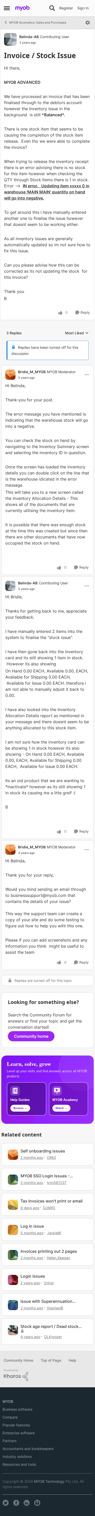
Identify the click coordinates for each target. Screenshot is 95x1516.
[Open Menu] (87, 22)
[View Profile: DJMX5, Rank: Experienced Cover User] (13, 1205)
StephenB (55, 1308)
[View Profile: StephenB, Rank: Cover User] (13, 1305)
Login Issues (33, 1276)
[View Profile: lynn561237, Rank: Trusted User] (13, 1180)
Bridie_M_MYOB (32, 372)
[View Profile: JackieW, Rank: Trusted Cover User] (13, 1230)
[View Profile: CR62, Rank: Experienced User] (13, 1155)
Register (66, 8)
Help (72, 1360)
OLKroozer (53, 1336)
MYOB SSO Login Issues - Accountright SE (45, 1176)
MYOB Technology (49, 1481)
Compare (10, 1417)
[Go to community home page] (22, 8)
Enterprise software (19, 1433)
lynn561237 (56, 1182)
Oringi (49, 1283)
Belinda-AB (29, 37)
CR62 (51, 1157)
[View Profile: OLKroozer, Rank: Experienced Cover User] (13, 1330)
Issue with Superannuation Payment (46, 1301)
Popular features (16, 1425)
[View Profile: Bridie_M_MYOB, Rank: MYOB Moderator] (10, 375)
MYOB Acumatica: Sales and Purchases (37, 22)
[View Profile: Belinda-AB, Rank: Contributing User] (10, 39)
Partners (9, 1441)
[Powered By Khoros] (47, 1375)
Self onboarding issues (43, 1151)
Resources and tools (19, 1464)
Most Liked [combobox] (77, 333)
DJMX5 (49, 1208)
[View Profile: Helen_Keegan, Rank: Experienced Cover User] (13, 1255)
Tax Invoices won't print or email (52, 1201)
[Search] (52, 8)
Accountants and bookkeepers (28, 1448)
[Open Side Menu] (6, 8)
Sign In (83, 8)
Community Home (18, 1360)
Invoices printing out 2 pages (49, 1251)
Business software (17, 1409)
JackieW (54, 1233)
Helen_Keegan (58, 1258)
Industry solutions (17, 1456)
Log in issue (32, 1226)
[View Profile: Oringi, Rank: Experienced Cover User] (13, 1280)
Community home (31, 1036)
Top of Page (51, 1360)
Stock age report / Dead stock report (50, 1326)
